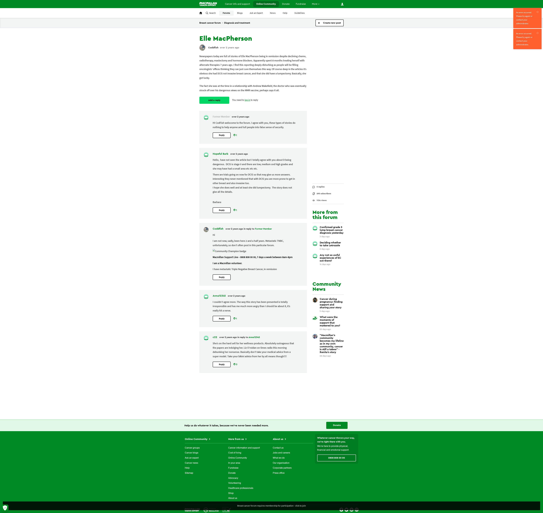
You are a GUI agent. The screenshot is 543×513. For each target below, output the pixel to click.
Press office (279, 473)
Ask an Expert (256, 13)
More (314, 4)
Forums (226, 13)
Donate (286, 4)
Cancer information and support (244, 448)
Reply (222, 135)
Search (212, 13)
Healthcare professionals (240, 488)
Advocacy (233, 478)
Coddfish (213, 47)
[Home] (209, 4)
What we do (279, 458)
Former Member (263, 229)
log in (247, 100)
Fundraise (301, 4)
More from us (236, 439)
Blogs (240, 13)
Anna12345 (219, 295)
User (342, 4)
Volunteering (234, 483)
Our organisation (281, 463)
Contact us (278, 448)
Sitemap (189, 473)
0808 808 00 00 (336, 458)
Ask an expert (192, 458)
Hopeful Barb (221, 154)
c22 (215, 337)
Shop (231, 493)
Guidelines (299, 13)
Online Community (266, 4)
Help (285, 13)
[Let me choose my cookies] (4, 508)
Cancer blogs (191, 453)
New (329, 23)
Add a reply (214, 100)
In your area (234, 463)
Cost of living (234, 453)
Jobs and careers (281, 453)
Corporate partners (282, 468)
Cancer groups (192, 448)
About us (232, 498)
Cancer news (191, 463)
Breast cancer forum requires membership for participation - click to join (271, 505)
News (273, 13)
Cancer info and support (237, 4)
